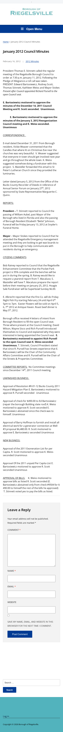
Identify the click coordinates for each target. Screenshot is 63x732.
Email (11, 586)
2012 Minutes (32, 61)
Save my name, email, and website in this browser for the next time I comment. (30, 623)
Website (11, 602)
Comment (14, 529)
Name (11, 570)
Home (6, 41)
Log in (6, 716)
